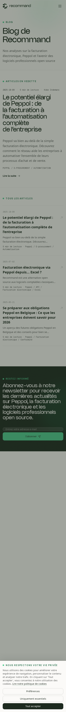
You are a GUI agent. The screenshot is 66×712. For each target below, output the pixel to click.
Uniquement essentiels (33, 698)
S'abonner (31, 436)
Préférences (33, 691)
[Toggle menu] (60, 6)
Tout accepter (33, 706)
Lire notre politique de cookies (29, 683)
